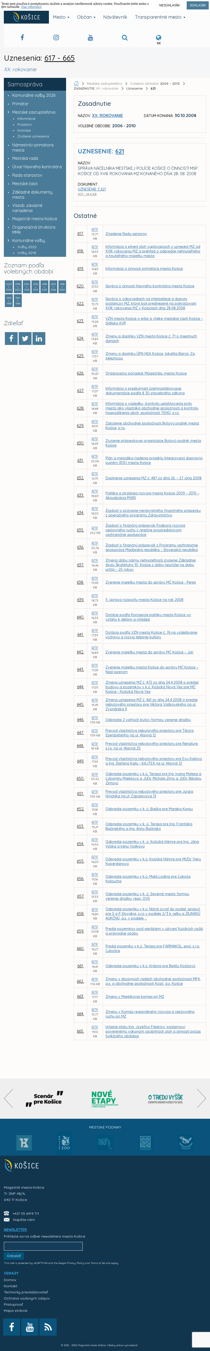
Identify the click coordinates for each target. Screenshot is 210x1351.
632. (80, 477)
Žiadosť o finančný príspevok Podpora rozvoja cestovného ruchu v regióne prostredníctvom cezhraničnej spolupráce (145, 530)
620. (80, 286)
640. (80, 617)
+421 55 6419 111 (26, 1213)
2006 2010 (44, 286)
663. (80, 996)
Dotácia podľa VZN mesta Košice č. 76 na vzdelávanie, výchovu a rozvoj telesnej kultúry (152, 634)
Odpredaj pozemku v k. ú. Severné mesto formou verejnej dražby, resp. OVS (147, 896)
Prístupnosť (13, 1304)
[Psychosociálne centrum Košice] (146, 1145)
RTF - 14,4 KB (87, 194)
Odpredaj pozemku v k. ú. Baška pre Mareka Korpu (149, 809)
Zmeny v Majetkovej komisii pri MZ (135, 996)
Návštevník (115, 17)
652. (80, 808)
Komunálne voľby (28, 240)
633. (80, 495)
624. (80, 338)
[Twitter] (25, 338)
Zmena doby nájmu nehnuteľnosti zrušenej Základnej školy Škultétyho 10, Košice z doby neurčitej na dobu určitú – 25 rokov (151, 565)
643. (80, 669)
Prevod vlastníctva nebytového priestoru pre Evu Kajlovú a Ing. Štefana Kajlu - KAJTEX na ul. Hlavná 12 (154, 761)
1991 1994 (17, 300)
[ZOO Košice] (64, 1153)
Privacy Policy (75, 1263)
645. (80, 704)
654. (80, 843)
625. (80, 355)
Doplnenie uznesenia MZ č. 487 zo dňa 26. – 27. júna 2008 (154, 478)
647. (80, 732)
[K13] (24, 1144)
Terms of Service (100, 1263)
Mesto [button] (60, 17)
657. (80, 896)
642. (80, 652)
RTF (95, 229)
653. (80, 826)
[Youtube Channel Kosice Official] (90, 38)
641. (80, 634)
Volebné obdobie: (155, 83)
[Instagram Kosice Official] (56, 38)
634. (80, 512)
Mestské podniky (105, 1127)
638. (80, 582)
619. (80, 268)
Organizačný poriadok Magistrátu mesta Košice (146, 373)
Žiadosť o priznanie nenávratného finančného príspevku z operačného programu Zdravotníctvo (153, 513)
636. (80, 547)
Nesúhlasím (169, 5)
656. (80, 878)
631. (80, 460)
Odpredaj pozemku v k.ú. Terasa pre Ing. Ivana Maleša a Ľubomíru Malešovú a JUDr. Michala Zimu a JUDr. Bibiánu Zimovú (153, 778)
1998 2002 (62, 286)
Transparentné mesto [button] (159, 17)
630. (80, 443)
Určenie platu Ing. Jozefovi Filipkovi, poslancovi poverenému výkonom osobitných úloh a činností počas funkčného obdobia (153, 1031)
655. (80, 861)
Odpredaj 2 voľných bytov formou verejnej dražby (148, 719)
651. (80, 793)
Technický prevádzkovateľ (26, 1292)
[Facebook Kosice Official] (22, 38)
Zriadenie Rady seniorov (126, 233)
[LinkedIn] (39, 338)
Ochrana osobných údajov (27, 1298)
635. (80, 530)
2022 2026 (9, 286)
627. (80, 390)
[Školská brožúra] (165, 1098)
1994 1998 (8, 300)
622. (80, 303)
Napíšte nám (24, 1219)
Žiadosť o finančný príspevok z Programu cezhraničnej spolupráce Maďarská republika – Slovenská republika (152, 547)
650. (80, 778)
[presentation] (8, 1098)
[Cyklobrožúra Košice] (105, 1098)
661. (80, 965)
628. (80, 408)
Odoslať (14, 1255)
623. (80, 320)
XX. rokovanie (96, 88)
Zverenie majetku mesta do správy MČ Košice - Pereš (151, 582)
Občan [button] (85, 17)
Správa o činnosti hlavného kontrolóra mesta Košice (150, 286)
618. (80, 251)
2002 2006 (53, 286)
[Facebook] (11, 338)
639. (80, 599)
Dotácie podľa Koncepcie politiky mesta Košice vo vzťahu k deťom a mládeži (148, 617)
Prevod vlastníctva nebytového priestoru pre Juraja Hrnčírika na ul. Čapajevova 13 (149, 793)
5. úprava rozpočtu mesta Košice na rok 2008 (144, 599)
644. (80, 686)
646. (80, 719)
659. (80, 931)
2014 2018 (26, 286)
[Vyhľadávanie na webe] (125, 38)
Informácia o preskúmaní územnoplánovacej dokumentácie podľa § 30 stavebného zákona (145, 390)
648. (80, 745)
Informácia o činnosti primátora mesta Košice (144, 268)
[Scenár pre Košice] (44, 1098)
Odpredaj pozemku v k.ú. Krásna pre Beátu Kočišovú (150, 966)
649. (80, 761)
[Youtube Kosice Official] (29, 1327)
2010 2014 (35, 286)
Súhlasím (198, 5)
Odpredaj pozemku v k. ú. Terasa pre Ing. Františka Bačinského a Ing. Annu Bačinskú (149, 826)
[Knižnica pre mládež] (186, 1145)
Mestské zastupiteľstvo (34, 112)
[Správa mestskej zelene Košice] (105, 1144)
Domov (10, 1280)
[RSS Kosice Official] (48, 1327)
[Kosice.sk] (26, 17)
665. (80, 1031)
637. (80, 564)
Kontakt (10, 1286)
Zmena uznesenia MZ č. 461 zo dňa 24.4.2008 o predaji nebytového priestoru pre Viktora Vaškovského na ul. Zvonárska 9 (152, 704)
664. (80, 1013)
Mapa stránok (15, 1310)
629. (80, 425)
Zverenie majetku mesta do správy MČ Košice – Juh (149, 652)
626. (80, 373)
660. (80, 948)
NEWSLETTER (15, 1229)
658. (80, 913)
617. (80, 233)
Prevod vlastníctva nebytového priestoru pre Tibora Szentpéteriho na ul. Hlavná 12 (150, 732)
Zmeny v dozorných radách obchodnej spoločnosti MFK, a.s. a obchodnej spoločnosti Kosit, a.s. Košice (153, 981)
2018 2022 (18, 286)
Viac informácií (31, 7)
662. (80, 981)
